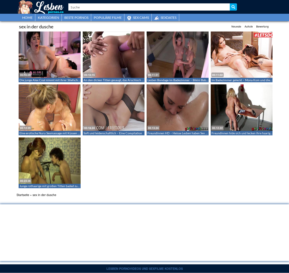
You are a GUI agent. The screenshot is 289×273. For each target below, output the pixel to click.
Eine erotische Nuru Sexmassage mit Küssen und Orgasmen (58, 133)
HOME (27, 17)
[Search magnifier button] (233, 7)
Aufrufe (249, 26)
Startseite (23, 195)
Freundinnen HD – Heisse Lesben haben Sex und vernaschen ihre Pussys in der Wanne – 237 (207, 133)
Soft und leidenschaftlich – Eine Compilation (113, 133)
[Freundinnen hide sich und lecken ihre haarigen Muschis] (242, 107)
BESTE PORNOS (76, 17)
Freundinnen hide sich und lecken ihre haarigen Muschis (248, 133)
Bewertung (262, 26)
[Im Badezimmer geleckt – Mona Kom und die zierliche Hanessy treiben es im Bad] (242, 55)
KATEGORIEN (48, 17)
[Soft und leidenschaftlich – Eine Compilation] (114, 107)
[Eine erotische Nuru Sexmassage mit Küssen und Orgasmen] (50, 107)
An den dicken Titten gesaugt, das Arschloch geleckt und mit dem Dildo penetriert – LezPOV (144, 80)
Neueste (236, 26)
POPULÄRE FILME (108, 17)
